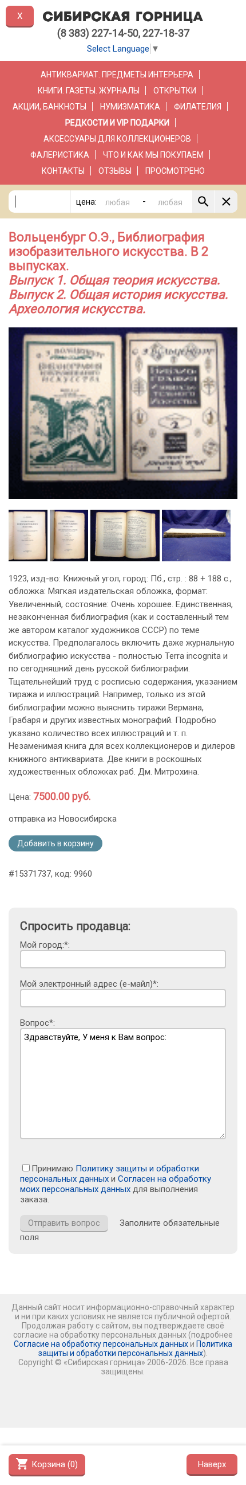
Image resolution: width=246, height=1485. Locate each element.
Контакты (63, 170)
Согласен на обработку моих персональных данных (115, 1184)
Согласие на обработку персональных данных (101, 1344)
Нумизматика (130, 106)
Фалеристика (59, 154)
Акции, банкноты (49, 106)
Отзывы (115, 170)
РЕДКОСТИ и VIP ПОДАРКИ (117, 122)
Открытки (174, 90)
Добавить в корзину (55, 843)
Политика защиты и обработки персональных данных (135, 1348)
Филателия (197, 106)
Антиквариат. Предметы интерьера (117, 74)
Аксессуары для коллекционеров (117, 138)
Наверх (212, 1464)
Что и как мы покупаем (153, 154)
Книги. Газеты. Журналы (89, 90)
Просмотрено (175, 170)
